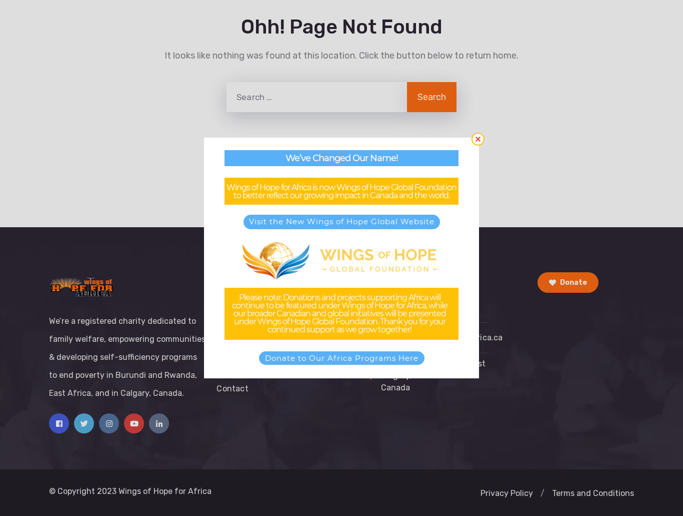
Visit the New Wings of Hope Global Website (341, 221)
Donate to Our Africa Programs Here (341, 358)
